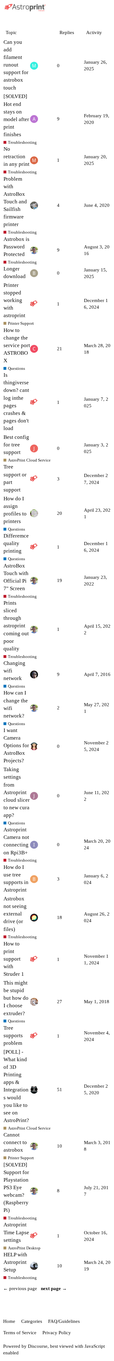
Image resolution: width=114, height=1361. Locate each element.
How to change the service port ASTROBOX (16, 345)
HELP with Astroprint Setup (15, 1262)
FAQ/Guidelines (64, 1321)
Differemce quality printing (16, 543)
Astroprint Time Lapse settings (16, 1232)
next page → (54, 1288)
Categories (31, 1321)
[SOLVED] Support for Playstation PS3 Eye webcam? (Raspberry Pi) (16, 1187)
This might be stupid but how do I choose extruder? (15, 998)
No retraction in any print (16, 156)
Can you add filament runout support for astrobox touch (15, 65)
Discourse (38, 1346)
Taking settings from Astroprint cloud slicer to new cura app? (16, 792)
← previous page (20, 1288)
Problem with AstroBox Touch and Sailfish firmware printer (15, 202)
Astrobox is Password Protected (16, 246)
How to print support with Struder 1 (13, 959)
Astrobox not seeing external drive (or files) (15, 914)
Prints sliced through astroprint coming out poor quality (16, 626)
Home (9, 1321)
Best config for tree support (16, 444)
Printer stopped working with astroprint (14, 300)
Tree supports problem (13, 1035)
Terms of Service (19, 1332)
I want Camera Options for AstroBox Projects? (16, 745)
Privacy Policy (56, 1332)
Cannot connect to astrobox (15, 1142)
